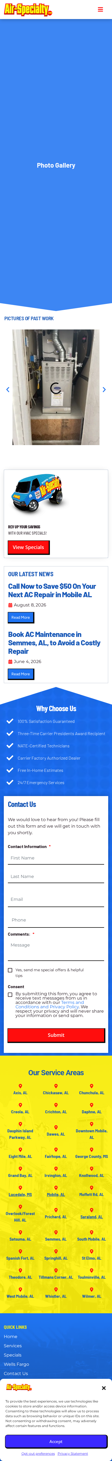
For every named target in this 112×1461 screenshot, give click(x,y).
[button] (104, 1388)
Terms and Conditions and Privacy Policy (49, 1004)
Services (13, 1345)
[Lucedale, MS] (20, 1188)
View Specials (28, 547)
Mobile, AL (56, 1194)
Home (10, 1336)
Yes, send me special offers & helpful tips (49, 972)
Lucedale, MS (20, 1194)
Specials (12, 1355)
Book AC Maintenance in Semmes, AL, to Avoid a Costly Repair (54, 642)
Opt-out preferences (38, 1453)
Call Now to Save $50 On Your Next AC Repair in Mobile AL (52, 590)
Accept (56, 1441)
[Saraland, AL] (91, 1210)
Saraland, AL (91, 1216)
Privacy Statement (73, 1453)
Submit (56, 1035)
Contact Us (16, 1373)
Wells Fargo (16, 1364)
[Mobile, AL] (56, 1188)
